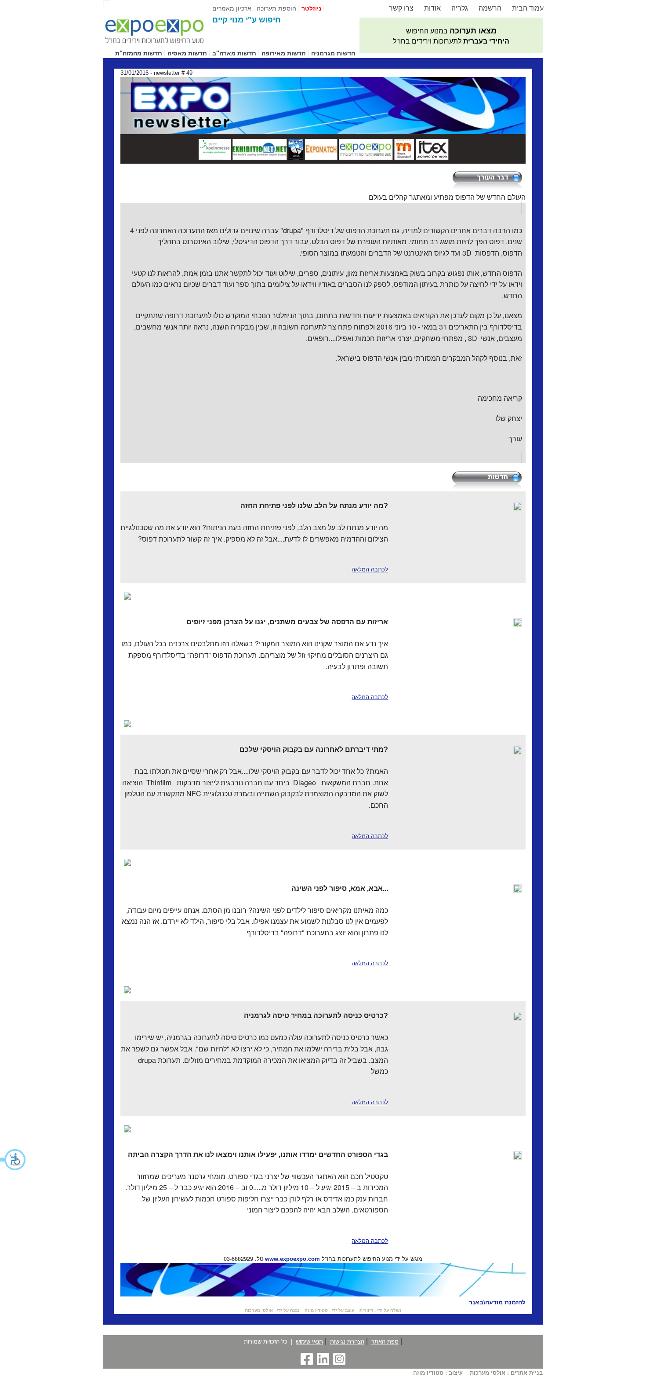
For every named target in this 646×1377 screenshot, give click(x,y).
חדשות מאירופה (283, 52)
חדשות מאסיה (187, 52)
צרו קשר (401, 8)
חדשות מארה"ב (234, 52)
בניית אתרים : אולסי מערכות (506, 1373)
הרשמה (490, 8)
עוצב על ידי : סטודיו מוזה (329, 1310)
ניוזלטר (311, 8)
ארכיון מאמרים (231, 7)
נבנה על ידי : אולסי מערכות (272, 1310)
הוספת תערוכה (276, 7)
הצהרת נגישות (347, 1341)
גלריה (459, 8)
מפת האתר (385, 1341)
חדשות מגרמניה (333, 52)
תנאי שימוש (309, 1341)
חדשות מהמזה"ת (138, 52)
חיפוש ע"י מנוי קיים (246, 19)
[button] (13, 1160)
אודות (432, 8)
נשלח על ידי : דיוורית (380, 1310)
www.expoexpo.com (292, 1259)
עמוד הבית (528, 8)
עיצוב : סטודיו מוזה (438, 1373)
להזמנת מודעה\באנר (497, 1302)
